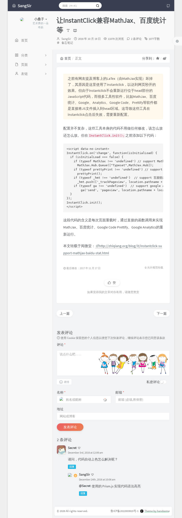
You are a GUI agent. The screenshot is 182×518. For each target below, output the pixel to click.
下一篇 (162, 313)
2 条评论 (136, 39)
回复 (71, 466)
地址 (60, 409)
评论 (61, 344)
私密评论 (153, 382)
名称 (61, 392)
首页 (67, 58)
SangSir (66, 39)
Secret (72, 448)
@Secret (85, 486)
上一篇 (65, 313)
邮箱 (119, 392)
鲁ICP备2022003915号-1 (124, 511)
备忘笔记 (67, 43)
